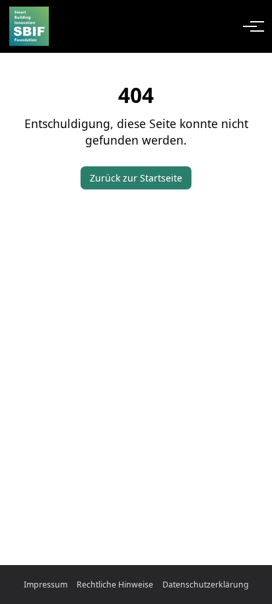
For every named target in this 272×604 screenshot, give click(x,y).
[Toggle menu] (250, 27)
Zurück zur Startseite (136, 178)
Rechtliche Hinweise (115, 584)
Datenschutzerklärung (205, 584)
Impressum (45, 584)
